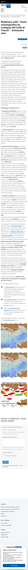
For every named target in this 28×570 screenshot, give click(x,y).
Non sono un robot (11, 456)
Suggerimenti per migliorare (9, 437)
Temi (14, 14)
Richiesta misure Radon (6, 525)
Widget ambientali (5, 532)
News (21, 14)
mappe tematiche (10, 287)
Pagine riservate (4, 537)
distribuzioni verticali (10, 299)
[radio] (3, 430)
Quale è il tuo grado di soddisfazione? (12, 427)
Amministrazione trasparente (7, 511)
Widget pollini (4, 534)
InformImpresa (4, 523)
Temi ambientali (7, 14)
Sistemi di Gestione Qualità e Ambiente (10, 507)
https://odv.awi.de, (9, 320)
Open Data (3, 516)
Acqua (17, 14)
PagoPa (2, 513)
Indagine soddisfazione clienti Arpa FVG (10, 509)
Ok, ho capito (14, 565)
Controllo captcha (7, 452)
